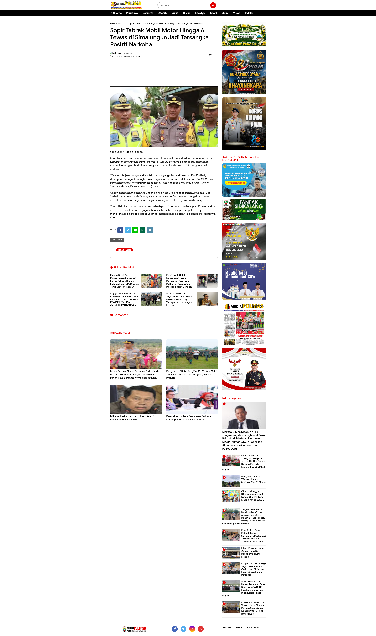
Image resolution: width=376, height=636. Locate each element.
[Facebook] (120, 230)
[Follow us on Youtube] (201, 629)
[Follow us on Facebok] (175, 629)
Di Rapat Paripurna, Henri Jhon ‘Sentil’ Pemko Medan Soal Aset (132, 418)
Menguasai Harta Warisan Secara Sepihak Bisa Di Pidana (253, 479)
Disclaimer (252, 627)
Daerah (162, 13)
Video (236, 13)
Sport (213, 13)
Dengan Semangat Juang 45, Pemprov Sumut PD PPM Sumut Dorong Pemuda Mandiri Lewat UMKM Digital (243, 462)
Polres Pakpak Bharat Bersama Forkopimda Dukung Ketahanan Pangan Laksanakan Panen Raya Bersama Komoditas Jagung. (134, 374)
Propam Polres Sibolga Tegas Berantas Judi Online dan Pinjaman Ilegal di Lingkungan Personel (253, 569)
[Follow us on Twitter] (183, 629)
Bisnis (186, 13)
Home (118, 13)
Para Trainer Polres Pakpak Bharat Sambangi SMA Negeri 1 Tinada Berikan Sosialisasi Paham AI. (253, 536)
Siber (239, 627)
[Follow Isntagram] (192, 629)
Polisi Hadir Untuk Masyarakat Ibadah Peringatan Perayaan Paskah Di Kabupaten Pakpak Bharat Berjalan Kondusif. (179, 282)
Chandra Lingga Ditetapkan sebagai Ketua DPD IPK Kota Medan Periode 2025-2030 (253, 497)
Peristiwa (132, 13)
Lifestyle (200, 13)
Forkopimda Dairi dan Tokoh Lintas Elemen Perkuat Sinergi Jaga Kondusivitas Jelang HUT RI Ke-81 (253, 608)
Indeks (249, 13)
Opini (225, 13)
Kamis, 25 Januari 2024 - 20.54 (129, 56)
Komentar (214, 55)
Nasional (147, 13)
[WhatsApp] (142, 230)
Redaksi (227, 627)
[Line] (135, 230)
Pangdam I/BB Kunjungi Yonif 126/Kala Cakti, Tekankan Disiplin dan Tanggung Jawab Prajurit (192, 374)
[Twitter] (128, 230)
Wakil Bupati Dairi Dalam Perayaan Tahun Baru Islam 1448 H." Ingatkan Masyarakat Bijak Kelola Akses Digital (244, 588)
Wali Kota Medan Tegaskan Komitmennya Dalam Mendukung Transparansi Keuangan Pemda (179, 299)
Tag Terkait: (117, 239)
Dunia (174, 13)
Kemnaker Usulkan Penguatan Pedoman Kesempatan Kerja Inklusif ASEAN (189, 418)
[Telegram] (150, 230)
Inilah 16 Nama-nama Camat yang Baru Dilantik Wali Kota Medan (252, 552)
